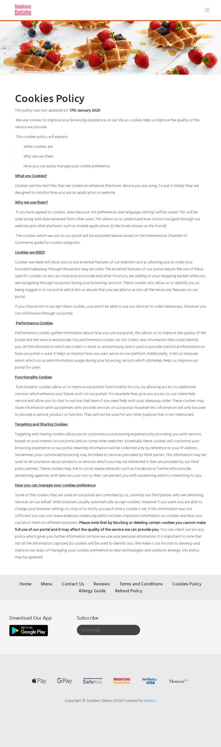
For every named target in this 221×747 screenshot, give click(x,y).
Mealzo (150, 700)
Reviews (102, 583)
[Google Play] (28, 630)
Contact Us (73, 583)
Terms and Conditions (141, 583)
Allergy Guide (92, 590)
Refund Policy (128, 590)
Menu (46, 583)
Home (25, 583)
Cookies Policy (186, 583)
